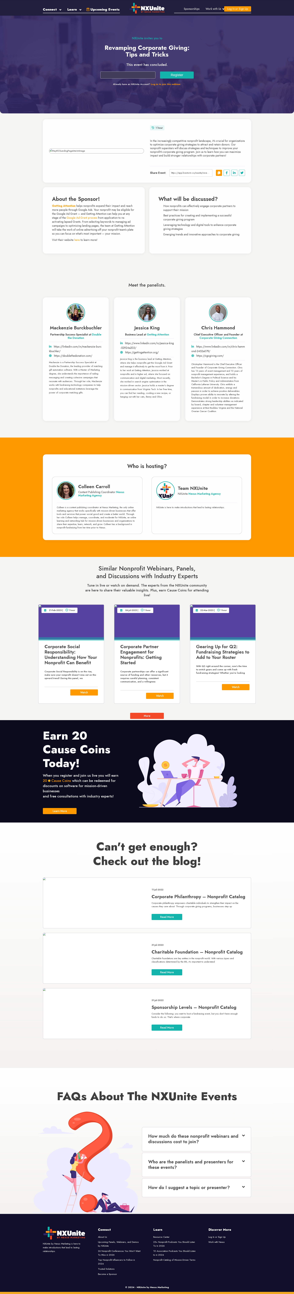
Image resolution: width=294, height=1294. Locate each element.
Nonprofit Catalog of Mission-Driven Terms (174, 1260)
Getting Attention (158, 335)
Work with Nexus (216, 1242)
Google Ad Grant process (82, 218)
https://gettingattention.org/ (142, 352)
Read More (167, 917)
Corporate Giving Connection (218, 338)
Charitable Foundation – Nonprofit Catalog (197, 952)
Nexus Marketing (159, 1287)
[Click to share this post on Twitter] (242, 173)
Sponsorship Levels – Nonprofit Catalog (194, 1007)
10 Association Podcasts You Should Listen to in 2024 (174, 1253)
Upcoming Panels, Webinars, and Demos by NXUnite (118, 1244)
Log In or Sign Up (237, 9)
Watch (84, 692)
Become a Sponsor (107, 1274)
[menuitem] (52, 9)
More (147, 716)
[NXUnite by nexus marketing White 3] (147, 8)
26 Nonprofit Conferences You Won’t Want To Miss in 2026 (119, 1253)
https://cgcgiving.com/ (210, 356)
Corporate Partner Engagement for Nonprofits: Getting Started (141, 654)
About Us (102, 1237)
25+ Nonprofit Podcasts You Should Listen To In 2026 (174, 1244)
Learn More (60, 811)
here (77, 240)
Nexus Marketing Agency (101, 493)
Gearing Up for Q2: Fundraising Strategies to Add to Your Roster (222, 652)
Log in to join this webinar (165, 84)
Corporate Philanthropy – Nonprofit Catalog (198, 896)
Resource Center (161, 1237)
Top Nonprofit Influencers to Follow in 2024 (116, 1261)
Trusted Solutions (106, 1269)
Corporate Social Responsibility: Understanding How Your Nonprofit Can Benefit (71, 654)
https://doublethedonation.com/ (73, 356)
